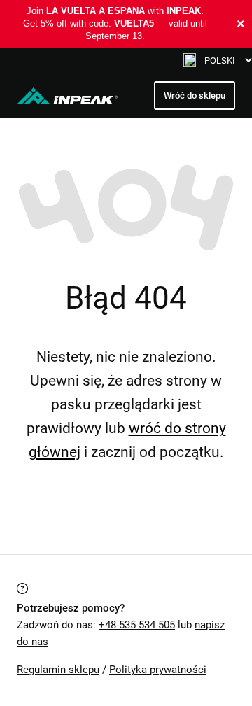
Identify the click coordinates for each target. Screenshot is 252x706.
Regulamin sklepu (58, 669)
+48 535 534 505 (137, 625)
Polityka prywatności (157, 669)
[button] (217, 60)
